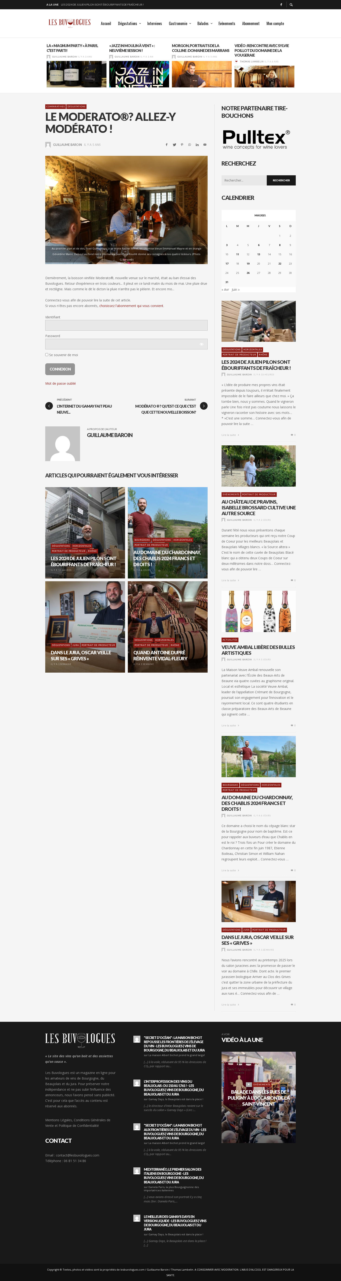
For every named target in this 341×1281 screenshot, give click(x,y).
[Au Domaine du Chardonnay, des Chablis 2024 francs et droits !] (251, 757)
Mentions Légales (58, 1120)
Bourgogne (230, 785)
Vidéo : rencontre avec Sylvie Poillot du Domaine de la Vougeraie (262, 50)
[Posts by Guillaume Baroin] (48, 56)
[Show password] (201, 344)
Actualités (230, 640)
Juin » (236, 289)
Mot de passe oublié (60, 383)
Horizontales (252, 349)
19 (248, 263)
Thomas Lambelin (252, 61)
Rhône (263, 354)
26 (248, 273)
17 (226, 263)
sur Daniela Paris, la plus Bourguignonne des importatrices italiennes (171, 1188)
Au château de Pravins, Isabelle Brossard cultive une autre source (110, 4)
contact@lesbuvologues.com (77, 1155)
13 (258, 254)
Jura (246, 930)
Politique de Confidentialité (79, 1125)
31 (226, 282)
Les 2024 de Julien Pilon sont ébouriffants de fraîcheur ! (256, 365)
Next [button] (299, 67)
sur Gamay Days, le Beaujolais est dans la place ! (173, 1099)
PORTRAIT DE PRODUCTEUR (239, 354)
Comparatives (55, 106)
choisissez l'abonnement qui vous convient (131, 305)
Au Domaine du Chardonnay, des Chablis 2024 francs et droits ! (257, 803)
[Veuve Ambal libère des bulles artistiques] (251, 611)
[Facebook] (281, 4)
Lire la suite (229, 435)
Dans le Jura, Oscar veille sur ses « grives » (258, 940)
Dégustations (76, 106)
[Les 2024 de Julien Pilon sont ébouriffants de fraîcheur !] (251, 321)
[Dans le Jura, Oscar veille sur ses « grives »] (251, 901)
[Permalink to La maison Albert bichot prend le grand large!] (136, 1039)
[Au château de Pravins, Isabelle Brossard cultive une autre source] (251, 466)
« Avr (225, 289)
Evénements (231, 494)
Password (52, 336)
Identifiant (52, 317)
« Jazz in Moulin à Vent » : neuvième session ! (131, 48)
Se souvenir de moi (63, 355)
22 (279, 263)
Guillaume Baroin (64, 56)
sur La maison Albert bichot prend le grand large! (174, 1055)
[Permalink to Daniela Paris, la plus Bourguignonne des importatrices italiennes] (136, 1170)
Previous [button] (41, 67)
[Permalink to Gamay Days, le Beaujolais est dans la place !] (136, 1083)
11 (237, 254)
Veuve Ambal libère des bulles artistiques (258, 650)
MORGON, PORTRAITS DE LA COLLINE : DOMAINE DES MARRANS (200, 48)
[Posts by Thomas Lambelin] (236, 61)
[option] (76, 65)
